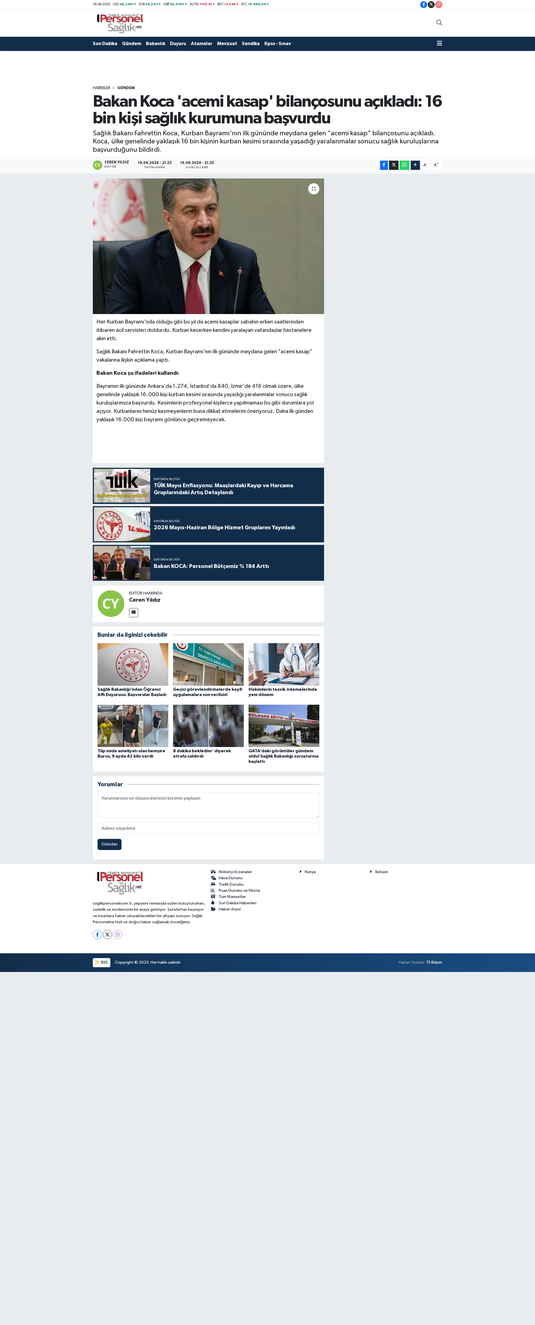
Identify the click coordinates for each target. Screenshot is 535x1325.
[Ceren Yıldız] (111, 603)
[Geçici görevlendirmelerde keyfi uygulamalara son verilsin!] (208, 664)
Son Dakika (105, 43)
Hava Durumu (231, 878)
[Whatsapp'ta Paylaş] (404, 165)
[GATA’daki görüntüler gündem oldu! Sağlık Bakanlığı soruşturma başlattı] (284, 725)
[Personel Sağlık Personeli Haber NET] (122, 23)
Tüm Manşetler (232, 897)
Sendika (251, 43)
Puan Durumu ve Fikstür (240, 890)
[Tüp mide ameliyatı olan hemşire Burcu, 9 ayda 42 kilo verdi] (133, 725)
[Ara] (439, 23)
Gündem (131, 43)
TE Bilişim (434, 962)
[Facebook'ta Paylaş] (384, 165)
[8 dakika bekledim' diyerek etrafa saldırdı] (208, 725)
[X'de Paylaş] (393, 165)
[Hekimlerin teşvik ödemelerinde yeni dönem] (284, 664)
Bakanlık (155, 43)
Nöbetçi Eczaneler (235, 872)
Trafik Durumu (231, 884)
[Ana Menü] (439, 43)
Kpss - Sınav (277, 43)
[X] (107, 934)
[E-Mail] (133, 612)
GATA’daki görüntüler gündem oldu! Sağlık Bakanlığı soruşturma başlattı (283, 756)
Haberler (101, 88)
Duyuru (178, 43)
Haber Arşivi (230, 909)
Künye (310, 872)
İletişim (381, 872)
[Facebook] (97, 934)
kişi (164, 394)
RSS (104, 962)
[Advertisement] (385, 262)
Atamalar (201, 43)
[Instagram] (117, 934)
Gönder (109, 844)
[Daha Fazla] (415, 165)
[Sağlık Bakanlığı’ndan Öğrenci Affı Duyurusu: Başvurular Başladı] (133, 664)
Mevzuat (227, 43)
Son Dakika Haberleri (237, 903)
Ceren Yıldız (144, 600)
